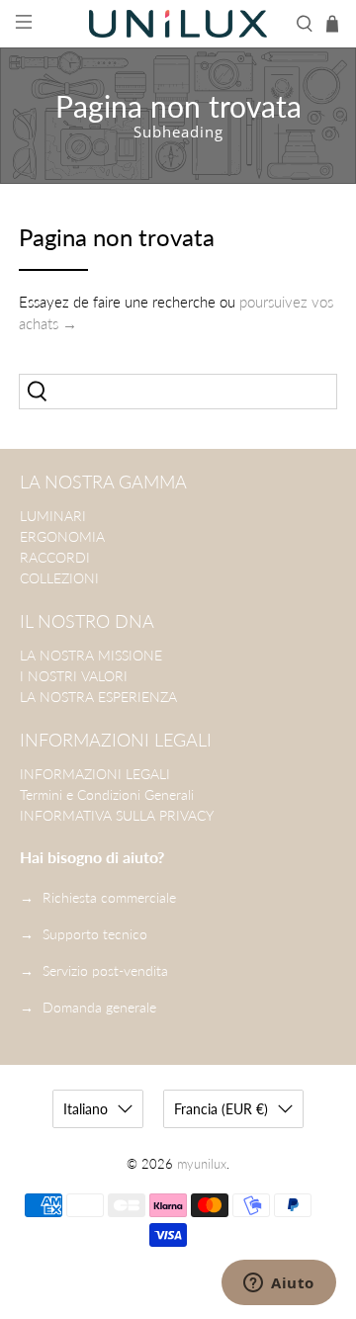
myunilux (201, 1164)
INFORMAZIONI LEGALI (95, 773)
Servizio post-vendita (105, 970)
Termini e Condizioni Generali (107, 794)
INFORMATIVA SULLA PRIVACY (117, 815)
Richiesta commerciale (109, 897)
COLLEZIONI (59, 578)
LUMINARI (53, 515)
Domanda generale (99, 1007)
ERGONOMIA (62, 536)
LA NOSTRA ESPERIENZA (98, 696)
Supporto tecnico (95, 933)
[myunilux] (178, 24)
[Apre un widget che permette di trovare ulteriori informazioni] (279, 1284)
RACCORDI (55, 557)
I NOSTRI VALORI (74, 675)
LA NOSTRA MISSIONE (91, 655)
